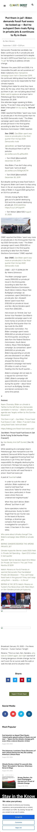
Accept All (18, 817)
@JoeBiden (10, 146)
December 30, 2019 (12, 177)
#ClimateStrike (20, 205)
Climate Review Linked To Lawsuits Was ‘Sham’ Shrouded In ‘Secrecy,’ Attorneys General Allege (17, 766)
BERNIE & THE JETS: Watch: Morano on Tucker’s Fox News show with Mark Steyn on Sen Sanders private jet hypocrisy (17, 587)
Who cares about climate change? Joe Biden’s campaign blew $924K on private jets (17, 537)
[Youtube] (13, 714)
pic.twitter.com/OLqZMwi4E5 (16, 154)
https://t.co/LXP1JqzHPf (14, 208)
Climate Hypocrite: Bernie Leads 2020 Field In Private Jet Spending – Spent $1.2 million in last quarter (18, 553)
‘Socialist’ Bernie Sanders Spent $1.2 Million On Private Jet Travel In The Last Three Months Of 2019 (18, 562)
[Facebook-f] (5, 714)
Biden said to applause (10, 94)
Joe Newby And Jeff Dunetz (14, 442)
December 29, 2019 (12, 161)
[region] (18, 815)
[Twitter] (21, 714)
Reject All (18, 828)
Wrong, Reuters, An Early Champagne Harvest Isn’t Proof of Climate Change (26, 780)
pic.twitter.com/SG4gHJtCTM (16, 171)
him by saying (21, 108)
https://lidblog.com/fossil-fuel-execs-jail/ (17, 429)
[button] (4, 5)
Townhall (12, 477)
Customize (18, 822)
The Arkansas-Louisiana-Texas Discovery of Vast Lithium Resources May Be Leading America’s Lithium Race (19, 752)
